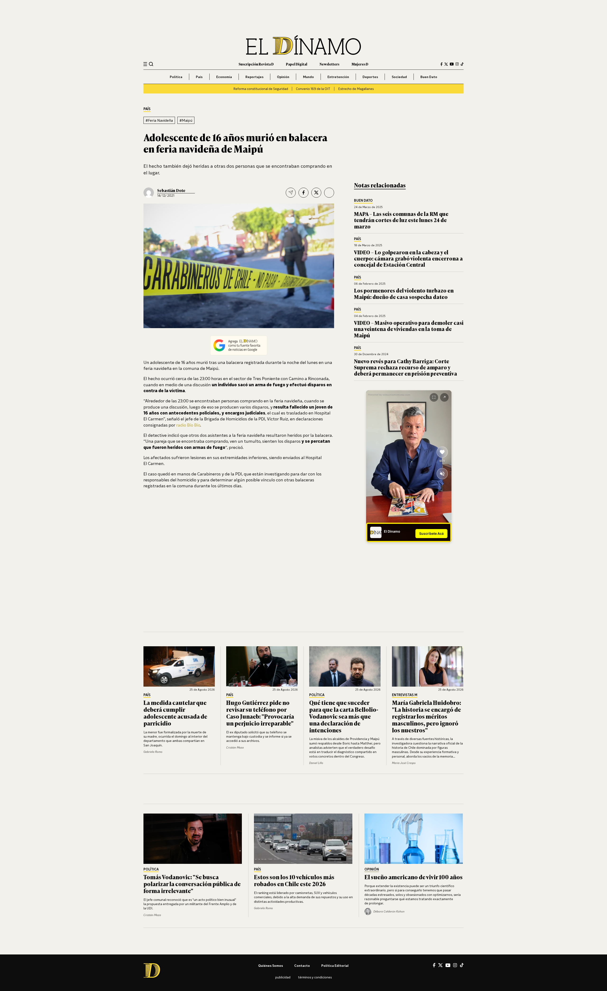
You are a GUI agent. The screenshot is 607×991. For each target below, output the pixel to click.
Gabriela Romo (152, 752)
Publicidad (282, 977)
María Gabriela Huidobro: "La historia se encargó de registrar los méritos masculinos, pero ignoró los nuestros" (426, 716)
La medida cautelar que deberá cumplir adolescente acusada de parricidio (175, 712)
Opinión (283, 77)
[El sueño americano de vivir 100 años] (414, 839)
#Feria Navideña (159, 120)
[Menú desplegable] (145, 64)
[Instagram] (457, 64)
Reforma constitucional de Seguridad (260, 89)
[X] (440, 965)
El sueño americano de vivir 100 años (413, 877)
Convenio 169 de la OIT (313, 89)
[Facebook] (441, 64)
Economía (224, 77)
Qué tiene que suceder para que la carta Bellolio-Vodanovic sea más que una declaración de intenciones (343, 716)
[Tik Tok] (462, 965)
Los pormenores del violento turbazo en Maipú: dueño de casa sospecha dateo (404, 293)
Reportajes (254, 77)
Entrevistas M (404, 695)
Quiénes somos (270, 965)
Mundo (308, 77)
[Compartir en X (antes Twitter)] (316, 193)
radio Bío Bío (188, 425)
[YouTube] (452, 64)
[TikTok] (462, 64)
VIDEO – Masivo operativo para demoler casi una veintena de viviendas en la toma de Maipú (409, 329)
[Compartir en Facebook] (303, 193)
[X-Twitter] (446, 64)
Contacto (302, 965)
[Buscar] (151, 63)
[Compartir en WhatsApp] (329, 193)
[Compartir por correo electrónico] (291, 193)
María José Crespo (404, 763)
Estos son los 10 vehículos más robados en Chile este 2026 (294, 880)
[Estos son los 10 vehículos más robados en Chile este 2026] (303, 839)
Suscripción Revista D (256, 63)
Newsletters (329, 63)
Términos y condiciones (315, 977)
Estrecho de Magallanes (356, 89)
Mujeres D (360, 63)
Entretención (338, 77)
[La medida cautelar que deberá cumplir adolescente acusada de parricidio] (179, 666)
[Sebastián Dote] (148, 192)
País (199, 77)
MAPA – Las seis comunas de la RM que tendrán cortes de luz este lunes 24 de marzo (401, 220)
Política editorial (335, 965)
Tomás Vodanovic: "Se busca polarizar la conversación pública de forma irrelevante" (192, 884)
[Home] (303, 45)
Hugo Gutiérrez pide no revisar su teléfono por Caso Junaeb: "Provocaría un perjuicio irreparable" (260, 712)
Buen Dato (428, 77)
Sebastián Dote (171, 190)
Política (176, 77)
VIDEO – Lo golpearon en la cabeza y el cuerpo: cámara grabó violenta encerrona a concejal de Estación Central (408, 258)
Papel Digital (296, 63)
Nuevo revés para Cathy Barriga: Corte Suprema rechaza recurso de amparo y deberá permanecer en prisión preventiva (405, 367)
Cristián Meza (235, 747)
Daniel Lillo (316, 763)
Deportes (370, 77)
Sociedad (399, 77)
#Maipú (185, 120)
